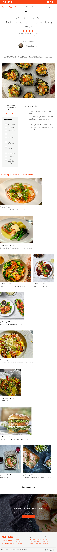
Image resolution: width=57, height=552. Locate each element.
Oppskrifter (13, 7)
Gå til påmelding (28, 516)
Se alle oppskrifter (28, 487)
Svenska (45, 541)
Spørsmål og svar (34, 541)
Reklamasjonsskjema (35, 539)
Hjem (4, 7)
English (45, 539)
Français (45, 543)
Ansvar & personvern (35, 543)
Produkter (18, 541)
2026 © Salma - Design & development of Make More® (14, 549)
